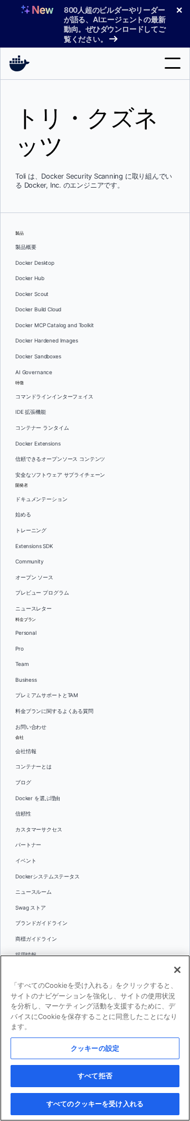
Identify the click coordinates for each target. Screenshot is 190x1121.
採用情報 (25, 955)
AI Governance (33, 372)
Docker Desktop (34, 263)
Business (26, 680)
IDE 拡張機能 (30, 412)
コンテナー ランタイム (42, 428)
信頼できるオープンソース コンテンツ (60, 459)
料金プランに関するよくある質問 (54, 711)
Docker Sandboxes (38, 356)
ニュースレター (33, 609)
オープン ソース (34, 577)
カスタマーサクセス (38, 829)
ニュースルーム (33, 892)
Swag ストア (30, 908)
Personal (25, 633)
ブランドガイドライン (41, 923)
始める (23, 514)
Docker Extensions (37, 444)
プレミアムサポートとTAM (46, 695)
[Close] (177, 969)
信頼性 (23, 814)
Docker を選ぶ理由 (37, 798)
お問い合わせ (30, 727)
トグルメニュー (172, 63)
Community (29, 561)
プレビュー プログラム (42, 593)
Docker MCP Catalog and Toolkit (54, 325)
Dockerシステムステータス (47, 876)
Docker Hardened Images (46, 341)
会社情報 (25, 751)
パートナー (28, 845)
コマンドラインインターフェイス (54, 397)
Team (21, 664)
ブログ (23, 782)
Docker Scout (32, 294)
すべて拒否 (95, 1075)
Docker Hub (29, 278)
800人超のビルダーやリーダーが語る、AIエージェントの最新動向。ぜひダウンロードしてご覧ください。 (115, 24)
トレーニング (30, 530)
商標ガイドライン (36, 939)
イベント (25, 861)
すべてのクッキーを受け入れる (95, 1103)
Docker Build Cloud (38, 309)
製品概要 (25, 247)
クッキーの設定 (95, 1048)
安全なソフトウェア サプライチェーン (60, 475)
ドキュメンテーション (41, 499)
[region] (95, 1038)
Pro (19, 649)
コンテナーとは (33, 767)
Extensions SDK (34, 546)
